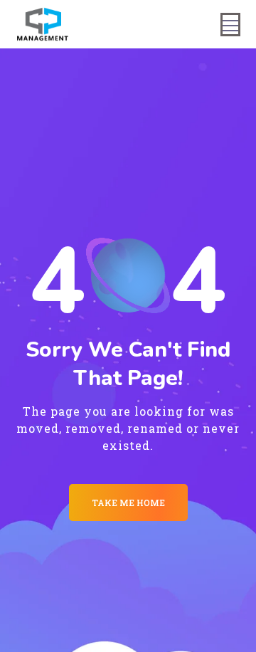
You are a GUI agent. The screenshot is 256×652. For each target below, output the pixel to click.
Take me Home (128, 502)
